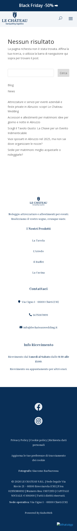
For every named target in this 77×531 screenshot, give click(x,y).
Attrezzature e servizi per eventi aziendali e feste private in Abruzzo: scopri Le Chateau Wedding (35, 106)
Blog (11, 85)
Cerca (63, 73)
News (11, 91)
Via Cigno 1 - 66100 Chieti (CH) (40, 301)
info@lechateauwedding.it (40, 327)
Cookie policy (38, 440)
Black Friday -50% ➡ (38, 5)
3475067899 (40, 315)
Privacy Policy (19, 440)
